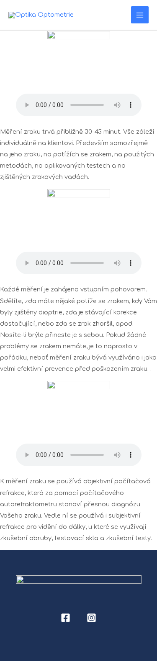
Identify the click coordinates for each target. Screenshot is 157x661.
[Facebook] (65, 618)
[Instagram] (91, 618)
